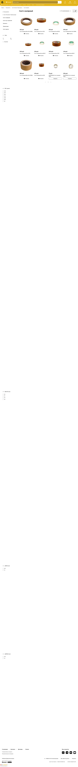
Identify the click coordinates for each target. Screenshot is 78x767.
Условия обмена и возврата (40, 4)
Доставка (28, 4)
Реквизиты (74, 758)
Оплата (33, 4)
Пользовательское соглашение (7, 753)
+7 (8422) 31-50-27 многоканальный (16, 4)
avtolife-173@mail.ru (6, 4)
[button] (3, 7)
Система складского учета (72, 761)
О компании (5, 749)
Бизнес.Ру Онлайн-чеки (61, 761)
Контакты (24, 4)
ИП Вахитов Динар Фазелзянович (8, 758)
